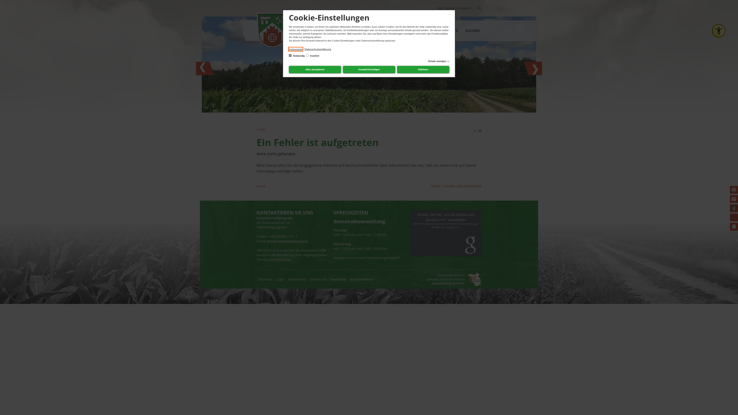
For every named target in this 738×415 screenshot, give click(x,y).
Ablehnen (423, 69)
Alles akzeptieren (314, 69)
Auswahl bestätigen (369, 69)
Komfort (314, 56)
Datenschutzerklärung (317, 49)
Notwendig (299, 56)
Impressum (296, 49)
